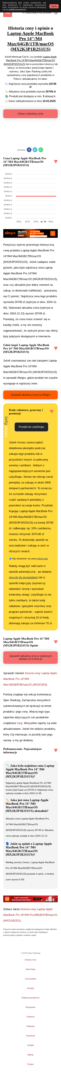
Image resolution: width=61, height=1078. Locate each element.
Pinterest (30, 1017)
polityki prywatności (17, 10)
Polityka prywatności (30, 998)
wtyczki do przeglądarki (23, 577)
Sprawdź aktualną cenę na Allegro (30, 394)
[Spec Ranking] (7, 12)
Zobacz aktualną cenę (30, 113)
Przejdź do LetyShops (31, 427)
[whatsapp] (40, 150)
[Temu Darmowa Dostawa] (30, 899)
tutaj (19, 723)
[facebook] (29, 150)
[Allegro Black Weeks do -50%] (30, 233)
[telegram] (35, 150)
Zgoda (54, 6)
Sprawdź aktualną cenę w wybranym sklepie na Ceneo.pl (30, 657)
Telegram (30, 1026)
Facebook (30, 1036)
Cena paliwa (30, 979)
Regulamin (30, 1007)
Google (30, 1045)
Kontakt (30, 988)
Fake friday (30, 969)
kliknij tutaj (43, 558)
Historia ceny (30, 960)
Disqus (30, 1064)
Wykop (30, 1055)
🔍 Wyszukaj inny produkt (36, 12)
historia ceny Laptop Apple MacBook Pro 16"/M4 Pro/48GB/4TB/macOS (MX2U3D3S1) (30, 915)
